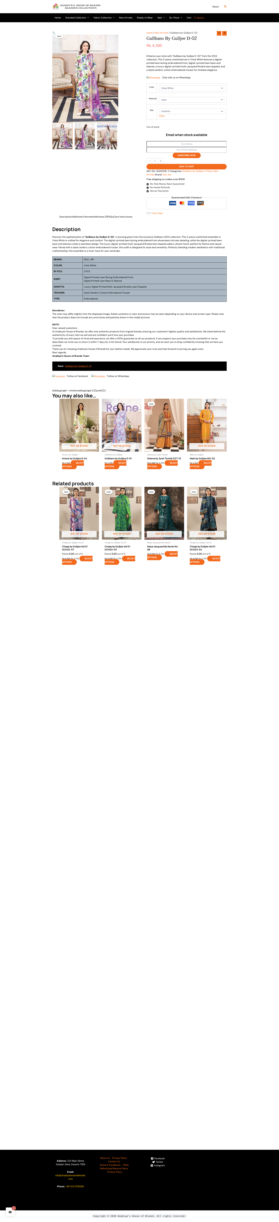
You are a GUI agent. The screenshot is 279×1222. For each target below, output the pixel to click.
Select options (73, 464)
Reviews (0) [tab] (101, 216)
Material (153, 98)
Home (149, 32)
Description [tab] (65, 216)
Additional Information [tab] (83, 216)
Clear (162, 115)
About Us (105, 1158)
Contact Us (114, 1161)
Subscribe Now (187, 155)
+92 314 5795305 (75, 1186)
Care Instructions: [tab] (123, 216)
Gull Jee (167, 174)
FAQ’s (126, 1164)
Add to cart (186, 166)
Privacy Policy (119, 1158)
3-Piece (208, 171)
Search (200, 17)
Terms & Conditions (110, 1164)
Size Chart (157, 213)
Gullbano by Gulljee (192, 171)
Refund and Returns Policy (114, 1168)
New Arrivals (161, 32)
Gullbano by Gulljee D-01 (78, 366)
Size (151, 110)
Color (151, 87)
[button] (225, 7)
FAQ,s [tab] (111, 216)
